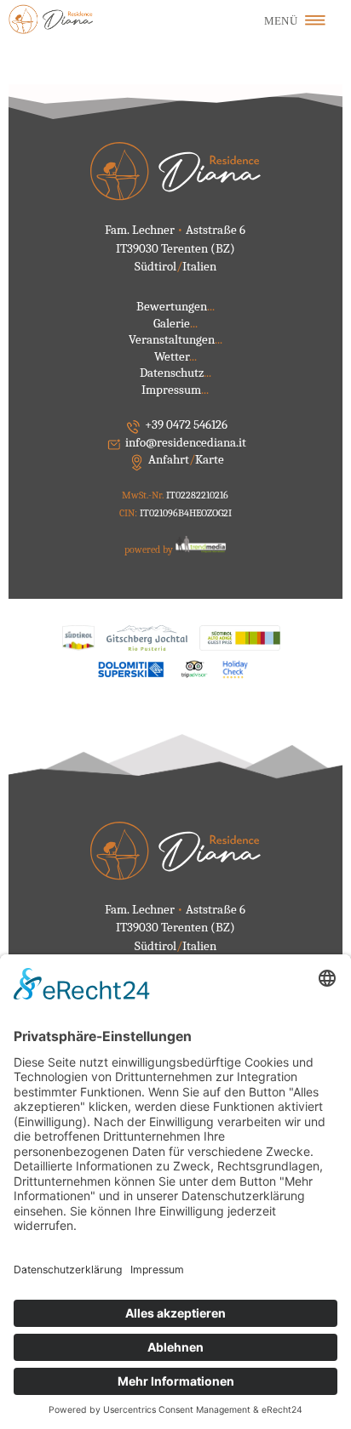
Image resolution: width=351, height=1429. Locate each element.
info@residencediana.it (185, 442)
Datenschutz (175, 372)
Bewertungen (175, 306)
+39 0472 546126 (186, 424)
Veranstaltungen (175, 339)
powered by (150, 549)
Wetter (175, 356)
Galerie (175, 323)
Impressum (175, 389)
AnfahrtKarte (186, 459)
